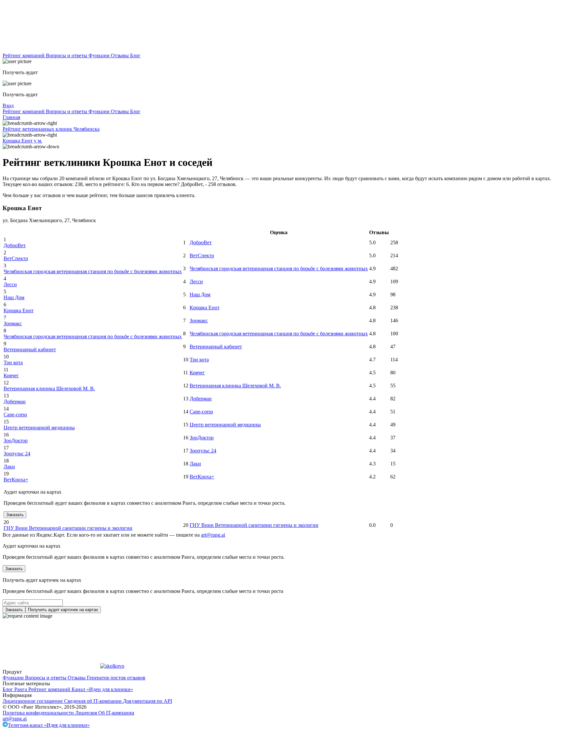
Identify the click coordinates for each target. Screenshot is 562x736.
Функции (99, 55)
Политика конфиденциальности (39, 713)
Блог (135, 55)
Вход (8, 105)
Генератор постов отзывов (116, 677)
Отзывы (120, 55)
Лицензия (86, 713)
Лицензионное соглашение (33, 701)
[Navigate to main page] (51, 49)
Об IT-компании (116, 713)
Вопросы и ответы (67, 55)
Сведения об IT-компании (93, 701)
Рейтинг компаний (24, 55)
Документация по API (147, 701)
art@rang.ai (15, 718)
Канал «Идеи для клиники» (102, 689)
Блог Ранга (15, 689)
